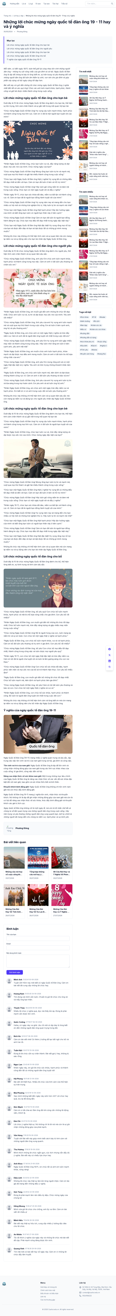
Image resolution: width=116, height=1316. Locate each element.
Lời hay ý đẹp (19, 16)
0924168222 (87, 1296)
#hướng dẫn (84, 333)
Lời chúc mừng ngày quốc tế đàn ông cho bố (26, 56)
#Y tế (94, 317)
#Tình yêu (84, 350)
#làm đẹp (83, 325)
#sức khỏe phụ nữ (87, 342)
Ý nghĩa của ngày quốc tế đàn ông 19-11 (24, 59)
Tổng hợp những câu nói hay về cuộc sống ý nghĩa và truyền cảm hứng (99, 143)
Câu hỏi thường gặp (47, 1300)
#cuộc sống (102, 342)
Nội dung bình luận (13, 953)
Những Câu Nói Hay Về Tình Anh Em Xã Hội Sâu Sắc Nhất (98, 111)
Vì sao (38, 3)
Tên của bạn (11, 934)
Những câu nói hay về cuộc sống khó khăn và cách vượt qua (98, 78)
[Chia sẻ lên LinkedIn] (109, 661)
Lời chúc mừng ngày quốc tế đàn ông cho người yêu (29, 48)
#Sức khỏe (84, 317)
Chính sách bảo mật (47, 1290)
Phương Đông (22, 32)
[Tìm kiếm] (112, 3)
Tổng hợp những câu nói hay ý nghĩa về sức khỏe (37, 874)
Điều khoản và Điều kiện (49, 1293)
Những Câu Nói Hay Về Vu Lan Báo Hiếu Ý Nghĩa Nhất (38, 912)
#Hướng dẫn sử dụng (88, 337)
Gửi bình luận (14, 972)
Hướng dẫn (14, 3)
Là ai (24, 3)
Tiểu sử (64, 3)
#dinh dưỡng (85, 321)
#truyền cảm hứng (87, 354)
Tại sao (46, 3)
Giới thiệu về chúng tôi (48, 1287)
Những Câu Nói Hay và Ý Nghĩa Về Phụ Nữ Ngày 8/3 (61, 912)
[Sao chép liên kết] (109, 667)
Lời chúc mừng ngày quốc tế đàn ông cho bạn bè (28, 45)
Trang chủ (7, 16)
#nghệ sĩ (103, 346)
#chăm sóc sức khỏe (97, 329)
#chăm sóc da (96, 325)
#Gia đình (83, 346)
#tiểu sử (83, 329)
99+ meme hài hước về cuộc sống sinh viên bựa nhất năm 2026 (99, 176)
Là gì (31, 3)
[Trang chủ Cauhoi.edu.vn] (4, 3)
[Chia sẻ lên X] (109, 655)
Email (8, 944)
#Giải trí (94, 346)
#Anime (94, 350)
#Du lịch (96, 321)
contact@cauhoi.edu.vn (91, 1292)
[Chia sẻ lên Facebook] (109, 649)
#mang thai (101, 354)
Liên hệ (43, 1297)
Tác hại (55, 3)
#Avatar (102, 317)
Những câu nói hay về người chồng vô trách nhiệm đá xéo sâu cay (98, 165)
